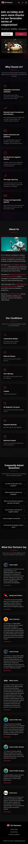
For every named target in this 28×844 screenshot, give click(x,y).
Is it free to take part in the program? (13, 485)
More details (7, 34)
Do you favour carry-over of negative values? (13, 511)
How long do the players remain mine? (13, 526)
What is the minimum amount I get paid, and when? (13, 502)
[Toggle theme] (22, 2)
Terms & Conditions (14, 834)
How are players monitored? (11, 518)
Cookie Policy (14, 832)
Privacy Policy (14, 829)
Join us (21, 34)
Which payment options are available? (13, 493)
